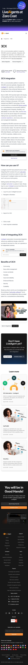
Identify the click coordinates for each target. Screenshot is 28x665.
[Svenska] (9, 649)
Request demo (14, 155)
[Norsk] (18, 647)
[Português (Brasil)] (23, 647)
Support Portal (21, 536)
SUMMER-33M (11, 19)
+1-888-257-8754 (14, 599)
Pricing (7, 540)
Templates (21, 562)
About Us (7, 554)
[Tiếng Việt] (13, 649)
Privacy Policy (23, 654)
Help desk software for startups (14, 590)
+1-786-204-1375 (14, 601)
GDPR (7, 656)
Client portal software (14, 587)
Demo (7, 537)
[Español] (18, 645)
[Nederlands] (16, 647)
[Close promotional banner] (26, 1)
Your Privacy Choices (15, 658)
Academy (21, 560)
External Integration (16, 61)
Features (7, 543)
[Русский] (2, 649)
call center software (15, 292)
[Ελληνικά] (13, 645)
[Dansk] (9, 645)
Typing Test (20, 565)
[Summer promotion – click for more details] (14, 15)
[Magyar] (4, 647)
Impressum (7, 565)
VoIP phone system (14, 577)
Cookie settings (19, 656)
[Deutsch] (11, 645)
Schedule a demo (14, 507)
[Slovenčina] (4, 649)
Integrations (6, 38)
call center (23, 172)
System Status (21, 542)
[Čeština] (6, 645)
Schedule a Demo (18, 356)
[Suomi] (23, 645)
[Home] (1, 38)
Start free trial (14, 158)
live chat (23, 111)
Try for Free (15, 325)
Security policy (15, 654)
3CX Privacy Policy (21, 72)
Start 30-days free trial (14, 503)
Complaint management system (14, 585)
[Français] (25, 645)
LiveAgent (4, 87)
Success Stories (7, 560)
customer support (17, 497)
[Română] (25, 647)
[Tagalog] (11, 649)
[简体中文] (16, 649)
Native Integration (6, 61)
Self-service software (14, 579)
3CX (11, 38)
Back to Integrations (6, 325)
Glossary (21, 557)
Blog (21, 554)
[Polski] (20, 647)
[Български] (4, 645)
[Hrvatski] (2, 647)
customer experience (7, 118)
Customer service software (14, 574)
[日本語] (9, 647)
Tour (7, 548)
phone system (23, 105)
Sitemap (12, 656)
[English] (16, 645)
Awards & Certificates (7, 557)
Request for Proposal (20, 547)
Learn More (7, 72)
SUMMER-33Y (6, 21)
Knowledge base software (14, 571)
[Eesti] (20, 645)
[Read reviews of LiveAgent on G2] (14, 620)
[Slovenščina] (6, 649)
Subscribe (23, 254)
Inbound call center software (14, 582)
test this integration (17, 58)
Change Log (21, 544)
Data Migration (21, 539)
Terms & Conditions (6, 654)
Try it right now (7, 356)
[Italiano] (6, 647)
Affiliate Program (7, 562)
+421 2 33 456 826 (15, 596)
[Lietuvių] (11, 647)
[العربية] (2, 645)
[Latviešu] (13, 647)
